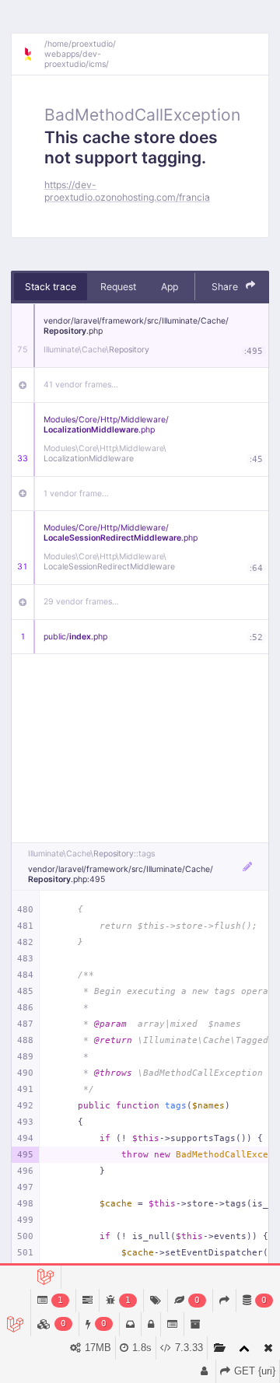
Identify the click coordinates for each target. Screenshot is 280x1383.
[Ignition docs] (33, 54)
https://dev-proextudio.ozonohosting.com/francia (127, 190)
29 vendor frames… (81, 602)
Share (226, 286)
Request (118, 286)
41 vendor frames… (81, 385)
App (169, 286)
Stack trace (50, 286)
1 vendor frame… (76, 493)
